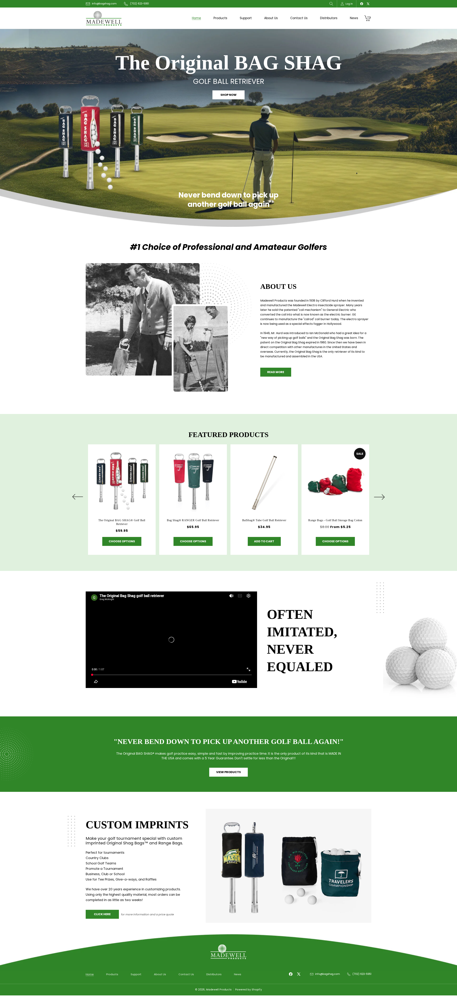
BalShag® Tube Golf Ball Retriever (264, 520)
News (237, 974)
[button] (331, 4)
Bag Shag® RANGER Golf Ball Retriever (193, 520)
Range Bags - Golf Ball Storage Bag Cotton (335, 520)
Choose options (122, 541)
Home (90, 974)
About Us (160, 974)
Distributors (214, 974)
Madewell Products (219, 989)
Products (112, 974)
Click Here (102, 914)
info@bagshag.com (104, 3)
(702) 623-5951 (139, 3)
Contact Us (186, 974)
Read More (275, 372)
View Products (228, 772)
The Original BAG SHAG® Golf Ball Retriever (121, 522)
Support (136, 974)
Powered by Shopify (248, 989)
